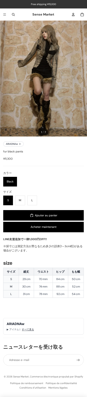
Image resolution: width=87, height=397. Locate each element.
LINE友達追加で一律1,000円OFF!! (25, 239)
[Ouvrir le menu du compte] (73, 14)
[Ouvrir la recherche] (13, 14)
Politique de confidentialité (61, 383)
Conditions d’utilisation (32, 387)
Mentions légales (58, 387)
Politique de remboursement (26, 383)
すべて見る (28, 329)
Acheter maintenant (43, 227)
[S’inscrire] (78, 360)
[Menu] (4, 14)
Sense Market (21, 376)
